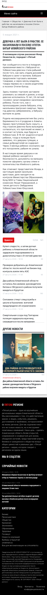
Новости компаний (11, 537)
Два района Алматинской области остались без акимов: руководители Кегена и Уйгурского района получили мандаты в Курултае (23, 384)
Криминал (6, 523)
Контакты (29, 586)
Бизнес (5, 514)
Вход (4, 1)
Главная (5, 21)
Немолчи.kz (9, 57)
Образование (8, 528)
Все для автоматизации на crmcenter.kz (20, 545)
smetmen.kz (7, 543)
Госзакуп (6, 534)
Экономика (7, 525)
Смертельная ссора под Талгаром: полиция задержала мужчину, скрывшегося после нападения (21, 318)
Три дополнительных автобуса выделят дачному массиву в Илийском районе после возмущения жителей (20, 499)
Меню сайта (10, 13)
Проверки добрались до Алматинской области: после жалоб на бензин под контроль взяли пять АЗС (23, 268)
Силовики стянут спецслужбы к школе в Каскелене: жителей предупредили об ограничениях (19, 302)
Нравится (8, 240)
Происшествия (9, 517)
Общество (16, 21)
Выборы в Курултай (11, 540)
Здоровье (6, 531)
